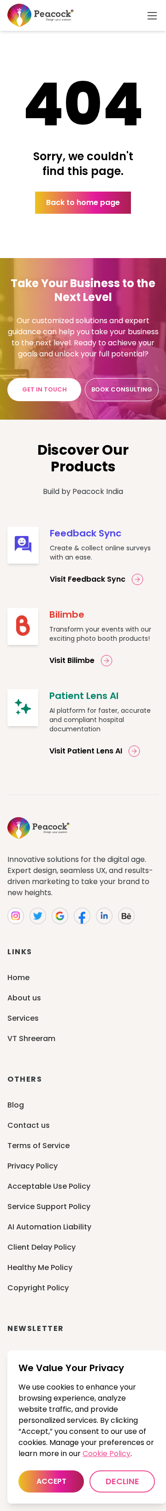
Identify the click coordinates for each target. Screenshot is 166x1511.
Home (18, 977)
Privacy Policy (32, 1166)
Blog (15, 1105)
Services (23, 1018)
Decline (122, 1481)
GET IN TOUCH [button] (44, 389)
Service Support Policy (48, 1206)
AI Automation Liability (49, 1227)
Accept (51, 1481)
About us (24, 998)
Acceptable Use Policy (48, 1186)
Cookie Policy (106, 1453)
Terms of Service (38, 1145)
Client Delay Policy (41, 1247)
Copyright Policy (38, 1287)
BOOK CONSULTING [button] (121, 389)
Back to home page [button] (83, 202)
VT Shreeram (31, 1038)
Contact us (28, 1125)
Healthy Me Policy (39, 1267)
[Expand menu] (152, 15)
